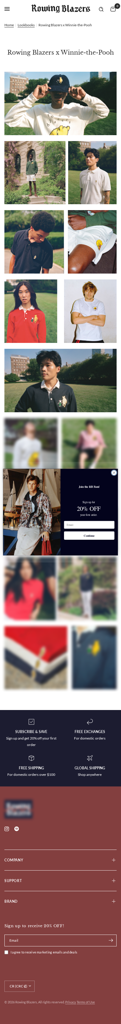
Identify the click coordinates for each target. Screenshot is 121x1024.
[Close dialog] (114, 472)
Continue (89, 536)
